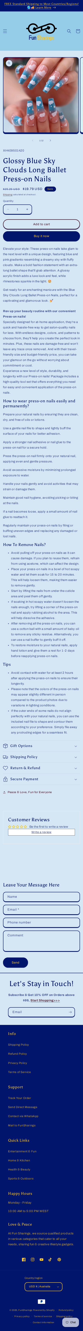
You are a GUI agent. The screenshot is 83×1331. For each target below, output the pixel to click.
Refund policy (66, 1310)
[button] (5, 31)
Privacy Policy (17, 1063)
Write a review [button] (41, 832)
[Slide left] (32, 140)
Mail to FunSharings (21, 1125)
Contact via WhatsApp (23, 1116)
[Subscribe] (70, 1012)
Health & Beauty (19, 1169)
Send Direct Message (22, 1107)
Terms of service (43, 1316)
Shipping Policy (18, 1044)
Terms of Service (19, 1072)
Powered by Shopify (44, 1310)
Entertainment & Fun (22, 1151)
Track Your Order (19, 1098)
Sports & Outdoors (20, 1178)
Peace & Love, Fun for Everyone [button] (30, 792)
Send (16, 962)
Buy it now (41, 236)
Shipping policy (64, 1316)
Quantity (8, 201)
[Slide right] (50, 140)
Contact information (43, 1322)
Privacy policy (22, 1316)
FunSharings (25, 1310)
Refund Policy (17, 1053)
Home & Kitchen (19, 1160)
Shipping (7, 194)
